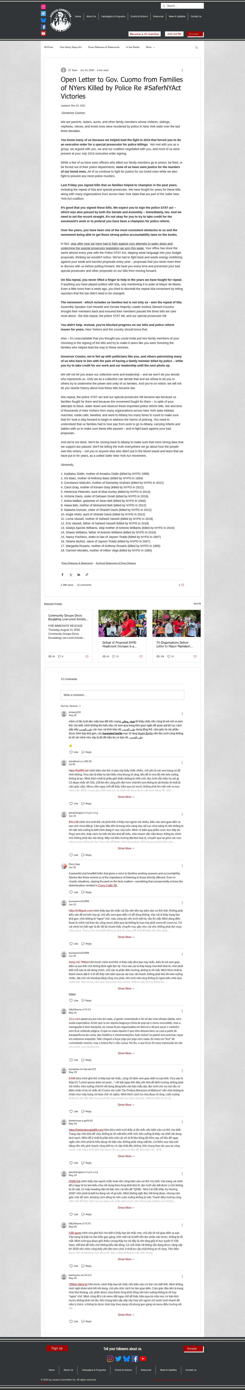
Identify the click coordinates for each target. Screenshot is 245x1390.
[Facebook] (43, 26)
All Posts (48, 47)
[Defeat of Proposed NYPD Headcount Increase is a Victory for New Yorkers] (122, 623)
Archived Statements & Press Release (116, 563)
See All (197, 603)
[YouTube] (43, 33)
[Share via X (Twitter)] (70, 574)
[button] (196, 47)
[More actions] (182, 70)
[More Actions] (182, 714)
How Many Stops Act (71, 47)
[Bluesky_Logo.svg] (43, 20)
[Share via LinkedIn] (78, 574)
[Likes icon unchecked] (71, 752)
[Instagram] (43, 6)
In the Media (132, 47)
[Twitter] (43, 13)
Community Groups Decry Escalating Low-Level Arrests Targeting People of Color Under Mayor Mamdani (67, 617)
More (149, 47)
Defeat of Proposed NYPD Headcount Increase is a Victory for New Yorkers (119, 644)
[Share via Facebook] (62, 574)
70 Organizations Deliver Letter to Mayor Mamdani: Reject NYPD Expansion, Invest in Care (173, 644)
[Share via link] (86, 574)
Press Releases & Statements (104, 47)
